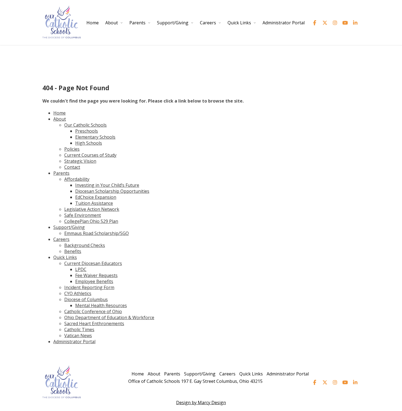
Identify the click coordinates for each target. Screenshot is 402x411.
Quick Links (239, 23)
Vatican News (78, 336)
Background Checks (84, 245)
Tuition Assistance (94, 203)
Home (92, 23)
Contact (72, 167)
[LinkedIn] (355, 23)
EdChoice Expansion (95, 197)
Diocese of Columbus (86, 299)
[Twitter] (324, 23)
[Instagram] (334, 23)
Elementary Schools (95, 137)
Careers (208, 23)
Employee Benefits (94, 281)
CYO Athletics (77, 293)
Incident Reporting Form (89, 287)
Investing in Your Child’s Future (107, 185)
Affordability (76, 179)
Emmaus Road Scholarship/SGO (96, 233)
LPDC (80, 269)
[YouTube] (344, 23)
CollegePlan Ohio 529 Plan (91, 221)
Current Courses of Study (90, 155)
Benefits (72, 251)
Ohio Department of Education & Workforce (109, 317)
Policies (72, 149)
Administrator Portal (284, 23)
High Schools (88, 143)
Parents (137, 23)
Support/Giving (172, 23)
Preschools (86, 131)
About (111, 23)
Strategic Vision (80, 161)
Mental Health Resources (101, 305)
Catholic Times (79, 330)
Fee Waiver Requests (96, 275)
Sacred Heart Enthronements (94, 323)
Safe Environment (82, 215)
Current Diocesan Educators (93, 263)
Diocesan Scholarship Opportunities (112, 191)
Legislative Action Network (91, 209)
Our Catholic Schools (85, 125)
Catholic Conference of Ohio (93, 311)
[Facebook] (314, 23)
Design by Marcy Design (201, 403)
